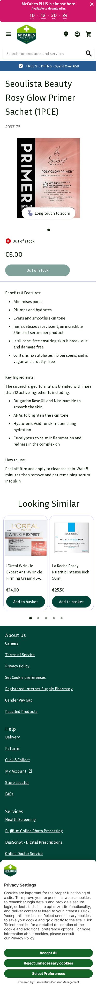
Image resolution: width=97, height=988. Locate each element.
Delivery (12, 737)
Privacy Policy (17, 665)
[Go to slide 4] (53, 618)
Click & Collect (17, 759)
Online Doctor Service (24, 853)
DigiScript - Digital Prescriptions (33, 842)
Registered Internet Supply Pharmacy (39, 688)
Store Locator (17, 782)
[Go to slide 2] (38, 618)
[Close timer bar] (92, 4)
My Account (16, 771)
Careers (11, 643)
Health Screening (20, 819)
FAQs (9, 793)
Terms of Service (20, 654)
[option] (48, 178)
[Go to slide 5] (61, 618)
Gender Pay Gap (19, 700)
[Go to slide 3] (46, 618)
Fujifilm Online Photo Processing (34, 830)
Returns (12, 748)
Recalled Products (21, 711)
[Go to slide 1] (48, 229)
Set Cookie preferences (25, 677)
